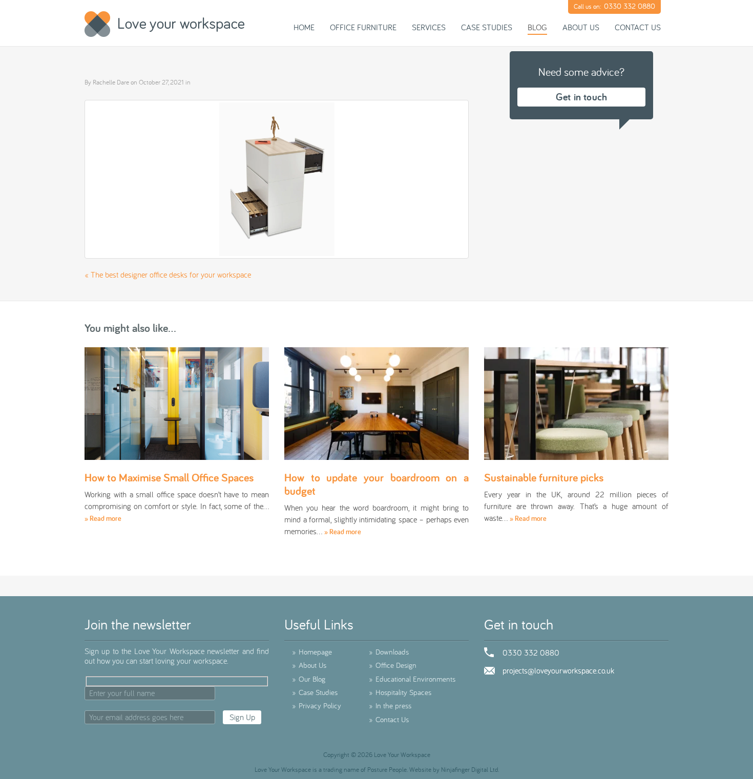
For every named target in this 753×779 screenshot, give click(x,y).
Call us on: (614, 6)
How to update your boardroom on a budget (376, 484)
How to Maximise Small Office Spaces (169, 477)
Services (429, 27)
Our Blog (308, 679)
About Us (580, 27)
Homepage (312, 652)
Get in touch (581, 96)
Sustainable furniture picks (543, 477)
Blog (537, 27)
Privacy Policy (316, 705)
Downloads (389, 652)
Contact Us (638, 27)
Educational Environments (412, 679)
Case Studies (486, 27)
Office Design (392, 665)
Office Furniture (363, 27)
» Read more (103, 518)
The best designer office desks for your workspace (171, 274)
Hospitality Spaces (400, 692)
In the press (390, 705)
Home (304, 27)
